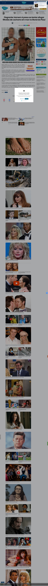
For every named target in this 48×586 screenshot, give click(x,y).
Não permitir (22, 98)
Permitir (26, 98)
